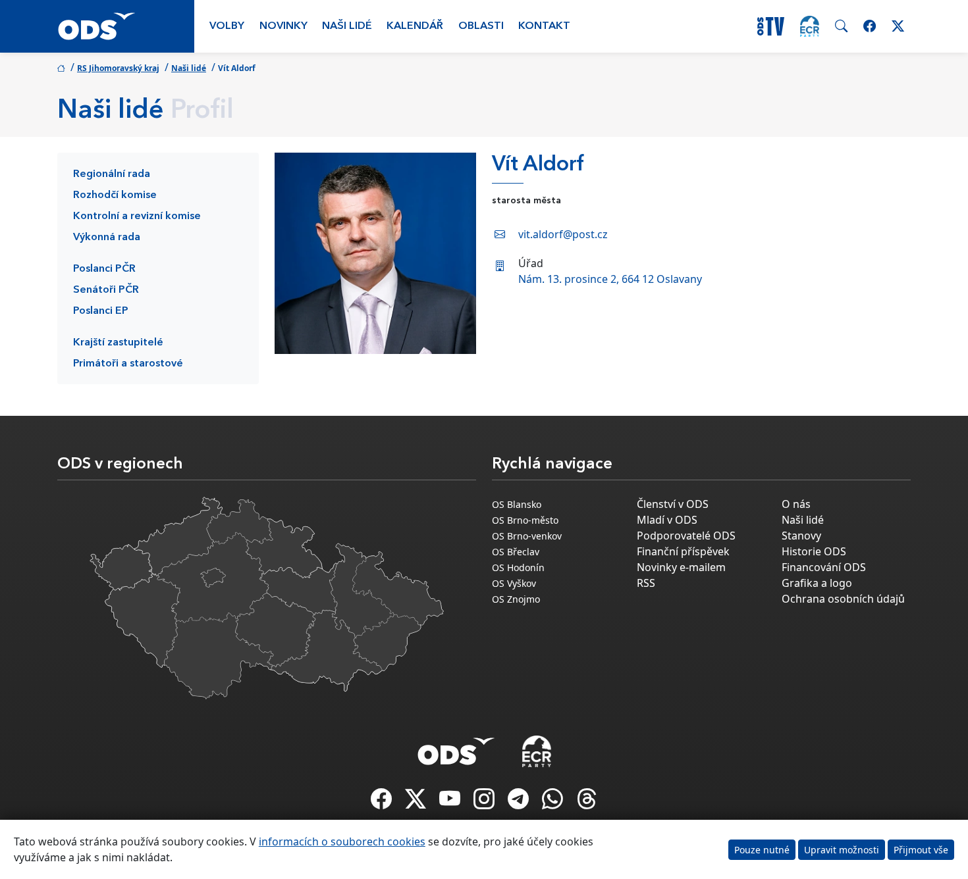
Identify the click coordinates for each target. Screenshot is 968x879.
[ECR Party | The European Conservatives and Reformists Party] (809, 26)
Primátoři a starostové (128, 364)
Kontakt (544, 26)
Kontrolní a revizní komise (137, 216)
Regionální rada (111, 174)
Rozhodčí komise (115, 195)
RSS (646, 583)
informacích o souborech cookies (342, 841)
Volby (226, 26)
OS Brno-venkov (527, 536)
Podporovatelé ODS (686, 535)
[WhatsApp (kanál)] (554, 802)
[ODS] (456, 747)
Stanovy (801, 535)
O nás (796, 504)
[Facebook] (382, 802)
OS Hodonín (518, 567)
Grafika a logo (817, 583)
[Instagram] (485, 802)
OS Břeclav (515, 551)
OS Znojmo (516, 599)
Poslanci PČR (104, 269)
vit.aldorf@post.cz (563, 234)
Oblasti (481, 26)
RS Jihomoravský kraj (118, 68)
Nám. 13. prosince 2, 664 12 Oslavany (610, 279)
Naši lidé (347, 26)
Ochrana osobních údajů (843, 598)
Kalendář (415, 26)
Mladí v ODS (667, 520)
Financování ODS (824, 567)
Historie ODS (814, 551)
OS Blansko (516, 504)
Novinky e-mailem (681, 567)
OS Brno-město (525, 520)
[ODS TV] (451, 802)
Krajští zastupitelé (118, 343)
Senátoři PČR (106, 290)
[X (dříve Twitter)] (417, 802)
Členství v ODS (673, 504)
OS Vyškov (514, 583)
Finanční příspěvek (683, 551)
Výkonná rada (106, 237)
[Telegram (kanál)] (519, 802)
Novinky (283, 26)
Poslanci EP (100, 311)
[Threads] (586, 802)
